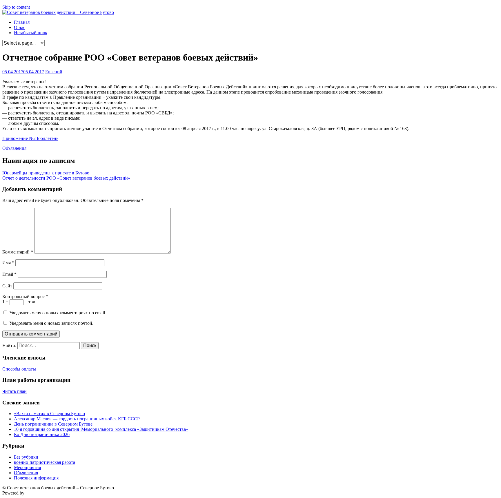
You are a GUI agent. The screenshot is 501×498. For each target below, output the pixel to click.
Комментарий (17, 251)
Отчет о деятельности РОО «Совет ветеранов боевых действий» (66, 178)
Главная (22, 22)
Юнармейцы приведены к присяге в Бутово (45, 172)
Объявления (14, 148)
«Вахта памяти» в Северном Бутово (49, 413)
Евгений (53, 71)
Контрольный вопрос (25, 296)
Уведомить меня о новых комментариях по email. (57, 312)
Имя (8, 262)
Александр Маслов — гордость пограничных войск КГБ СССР (77, 418)
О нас (19, 27)
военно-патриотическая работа (44, 462)
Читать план (14, 391)
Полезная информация (36, 477)
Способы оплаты (19, 368)
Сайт (7, 285)
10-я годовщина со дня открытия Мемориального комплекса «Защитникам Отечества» (101, 429)
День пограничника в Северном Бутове (53, 424)
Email (9, 274)
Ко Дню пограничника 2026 (42, 434)
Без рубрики (26, 457)
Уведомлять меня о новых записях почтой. (51, 323)
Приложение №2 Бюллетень (30, 138)
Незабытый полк (30, 32)
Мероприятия (27, 467)
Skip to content (16, 7)
